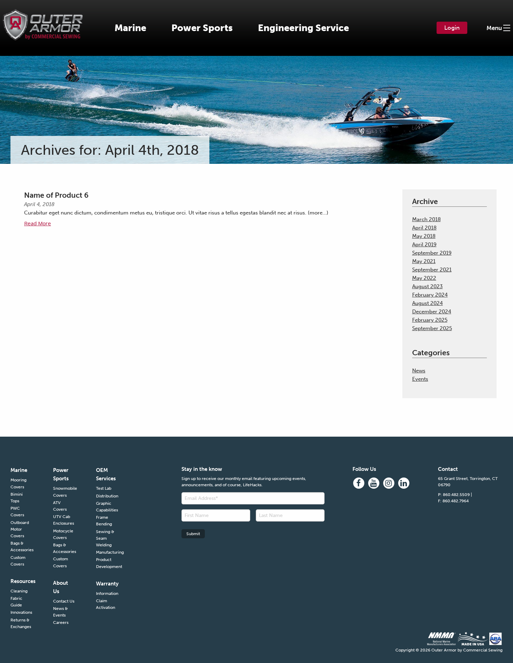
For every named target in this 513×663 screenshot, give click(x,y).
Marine (130, 28)
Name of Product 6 (56, 195)
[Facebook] (358, 483)
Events (420, 379)
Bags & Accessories (21, 546)
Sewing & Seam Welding (105, 538)
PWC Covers (17, 511)
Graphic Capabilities (107, 506)
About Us (60, 587)
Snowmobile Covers (64, 491)
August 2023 (427, 286)
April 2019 (424, 244)
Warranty (107, 584)
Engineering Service (303, 28)
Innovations (21, 612)
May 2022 (424, 278)
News (418, 370)
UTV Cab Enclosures (63, 520)
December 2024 (431, 311)
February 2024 (430, 295)
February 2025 (429, 320)
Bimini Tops (16, 497)
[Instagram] (388, 483)
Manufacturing (107, 552)
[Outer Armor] (43, 20)
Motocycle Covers (63, 534)
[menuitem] (130, 28)
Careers (60, 622)
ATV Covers (60, 506)
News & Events (60, 612)
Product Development (107, 563)
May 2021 (424, 261)
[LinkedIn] (403, 483)
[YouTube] (373, 483)
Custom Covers (17, 561)
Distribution (107, 496)
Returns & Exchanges (20, 623)
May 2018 (424, 236)
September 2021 (432, 270)
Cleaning (19, 591)
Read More (37, 223)
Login (452, 27)
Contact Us (63, 601)
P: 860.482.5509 (454, 494)
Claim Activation (105, 604)
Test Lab (103, 488)
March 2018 (426, 219)
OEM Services (106, 474)
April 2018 (424, 228)
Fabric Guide (16, 601)
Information (107, 593)
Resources (21, 581)
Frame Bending (104, 520)
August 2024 (427, 303)
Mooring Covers (18, 483)
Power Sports (202, 28)
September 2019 (432, 253)
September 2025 (432, 328)
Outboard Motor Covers (19, 529)
